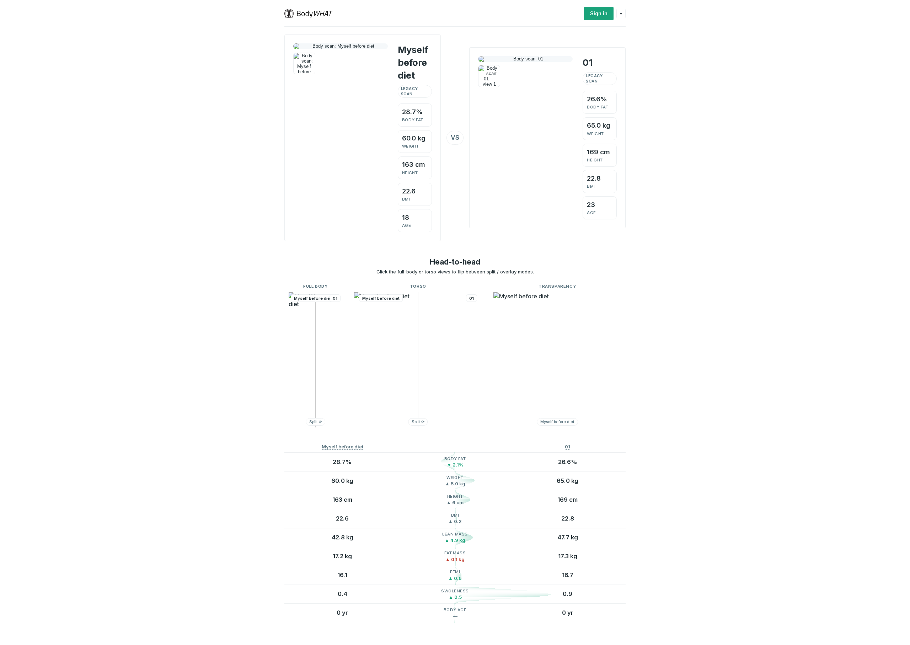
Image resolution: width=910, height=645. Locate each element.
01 (567, 446)
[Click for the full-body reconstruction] (340, 46)
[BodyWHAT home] (311, 13)
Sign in (598, 13)
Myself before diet (342, 446)
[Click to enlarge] (304, 64)
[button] (316, 359)
